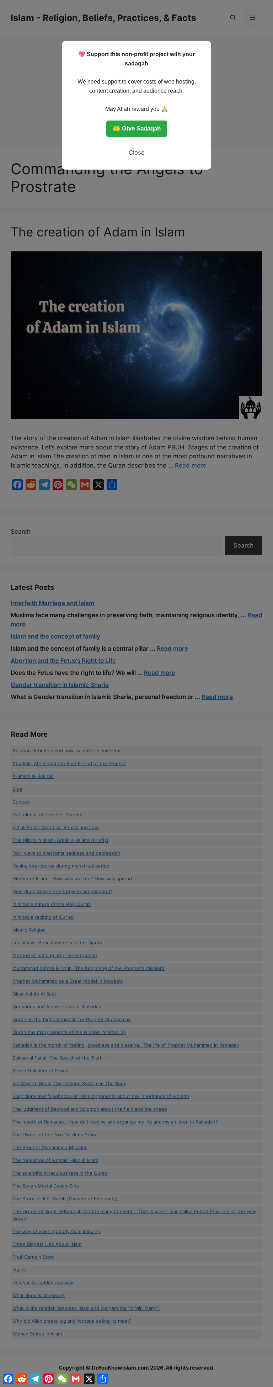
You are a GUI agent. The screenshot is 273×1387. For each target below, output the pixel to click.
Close (137, 152)
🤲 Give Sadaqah (137, 128)
